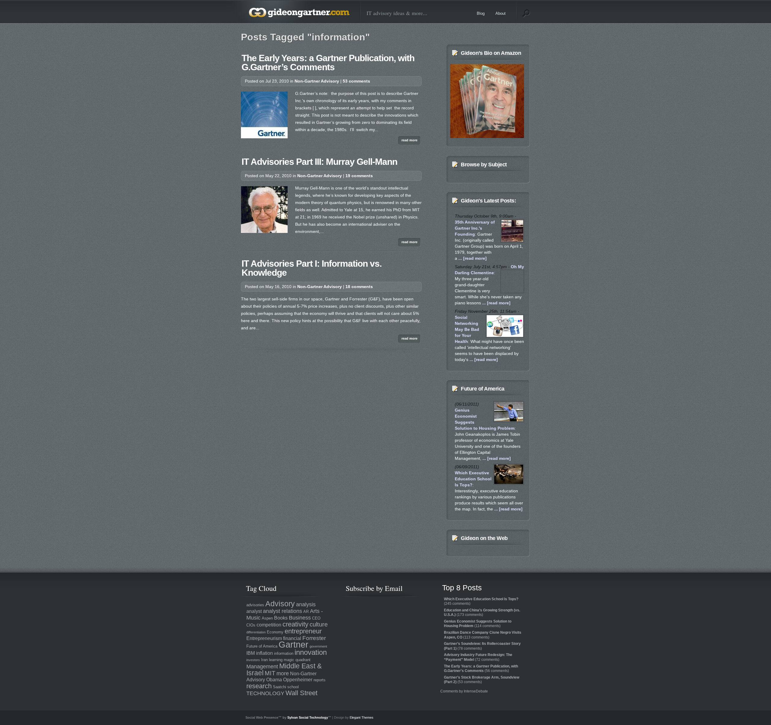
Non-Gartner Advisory (317, 81)
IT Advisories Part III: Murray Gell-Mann (319, 162)
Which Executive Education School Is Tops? (473, 478)
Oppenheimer (297, 679)
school (293, 687)
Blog (481, 13)
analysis (306, 604)
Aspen (267, 618)
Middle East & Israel (284, 669)
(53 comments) (481, 679)
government (318, 646)
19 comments (359, 175)
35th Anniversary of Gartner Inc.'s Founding (475, 228)
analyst (254, 611)
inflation (264, 653)
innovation (311, 652)
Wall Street (301, 693)
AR (306, 611)
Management (262, 667)
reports (320, 680)
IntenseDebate (476, 691)
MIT (270, 673)
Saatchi (279, 687)
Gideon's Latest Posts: (488, 201)
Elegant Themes (361, 717)
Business (300, 618)
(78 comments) (482, 646)
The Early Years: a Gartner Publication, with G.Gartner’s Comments (328, 62)
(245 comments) (481, 601)
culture (319, 624)
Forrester (314, 638)
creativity (295, 624)
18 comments (359, 286)
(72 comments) (478, 657)
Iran (264, 660)
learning (275, 660)
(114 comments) (477, 623)
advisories (255, 605)
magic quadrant (297, 660)
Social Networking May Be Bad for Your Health (467, 329)
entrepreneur (303, 631)
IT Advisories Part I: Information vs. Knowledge (312, 268)
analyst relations (282, 611)
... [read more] (472, 258)
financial (292, 638)
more (282, 673)
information (283, 653)
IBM (250, 653)
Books (281, 617)
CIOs (250, 625)
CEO (316, 618)
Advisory (280, 603)
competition (269, 624)
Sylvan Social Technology (307, 717)
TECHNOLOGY (265, 693)
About (500, 13)
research (259, 686)
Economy (275, 632)
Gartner (293, 644)
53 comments (356, 81)
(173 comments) (482, 612)
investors (253, 660)
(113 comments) (482, 634)
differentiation (256, 632)
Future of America (482, 389)
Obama (274, 679)
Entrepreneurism (264, 638)
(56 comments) (481, 668)
